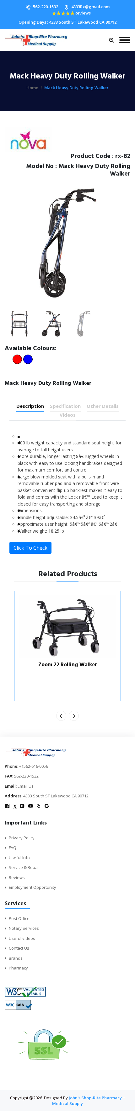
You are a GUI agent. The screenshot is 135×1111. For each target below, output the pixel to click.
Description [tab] (30, 406)
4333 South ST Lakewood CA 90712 (56, 796)
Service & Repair (24, 867)
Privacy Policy (22, 838)
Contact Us (19, 948)
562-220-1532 (45, 6)
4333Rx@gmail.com (90, 6)
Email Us (26, 786)
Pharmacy (18, 968)
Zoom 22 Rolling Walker (67, 664)
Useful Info (19, 857)
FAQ (12, 847)
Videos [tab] (68, 415)
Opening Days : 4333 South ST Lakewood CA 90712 (67, 22)
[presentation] (61, 716)
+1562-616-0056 (33, 766)
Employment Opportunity (32, 887)
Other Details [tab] (103, 406)
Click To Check (30, 547)
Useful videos (22, 938)
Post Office (19, 918)
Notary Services (24, 928)
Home (32, 87)
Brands (16, 958)
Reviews (82, 13)
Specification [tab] (65, 406)
